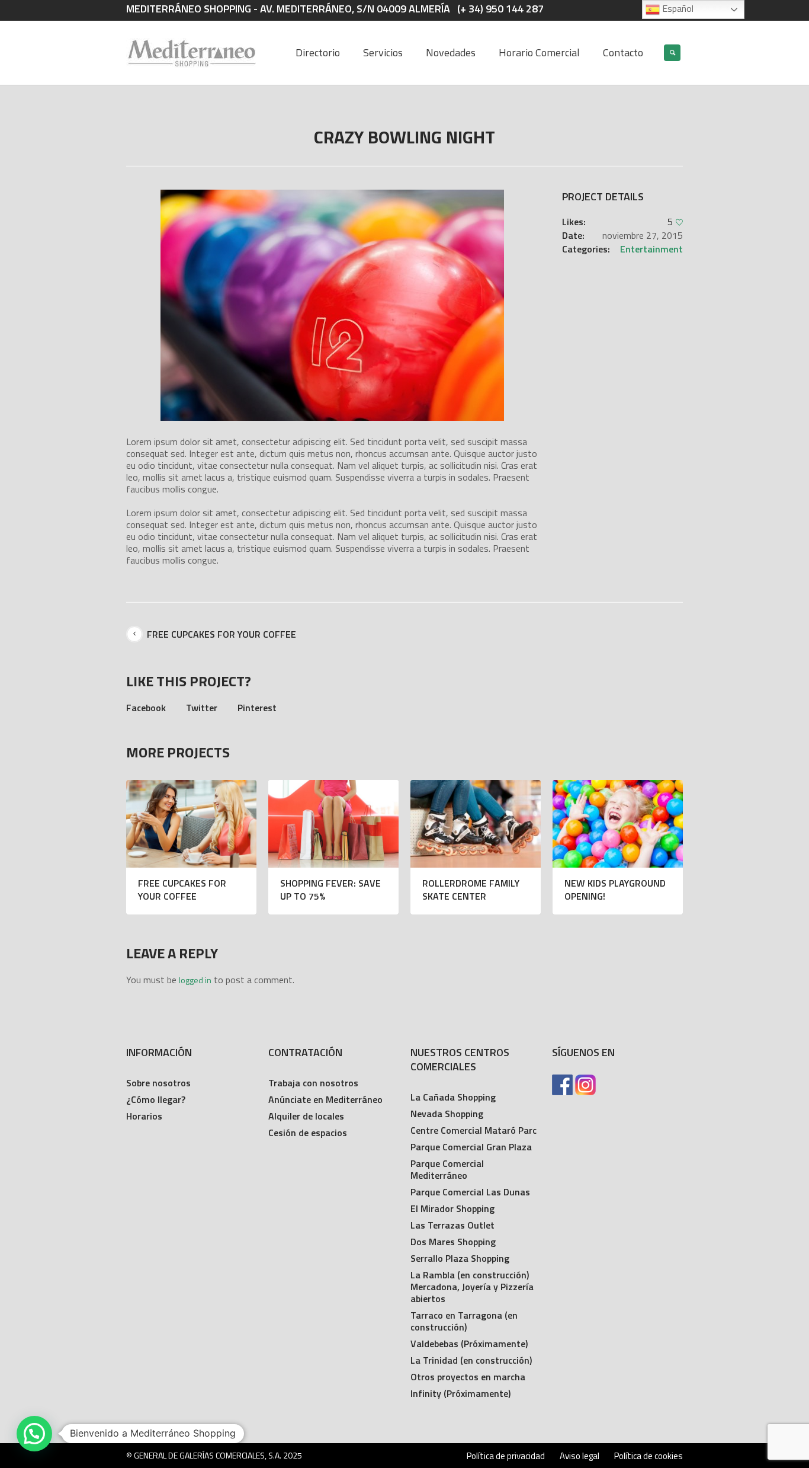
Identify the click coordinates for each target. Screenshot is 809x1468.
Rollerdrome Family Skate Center (470, 889)
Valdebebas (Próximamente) (469, 1343)
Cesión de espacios (307, 1132)
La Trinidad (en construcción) (471, 1360)
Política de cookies (648, 1456)
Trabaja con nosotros (313, 1083)
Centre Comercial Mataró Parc (473, 1130)
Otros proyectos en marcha (467, 1377)
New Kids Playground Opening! (615, 889)
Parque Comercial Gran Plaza (471, 1147)
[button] (34, 1433)
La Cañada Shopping (453, 1097)
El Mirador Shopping (452, 1208)
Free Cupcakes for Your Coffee (221, 634)
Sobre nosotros (158, 1083)
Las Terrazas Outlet (452, 1225)
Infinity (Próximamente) (460, 1393)
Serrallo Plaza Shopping (459, 1258)
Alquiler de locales (306, 1116)
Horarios (144, 1116)
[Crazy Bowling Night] (332, 305)
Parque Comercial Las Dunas (470, 1192)
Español (677, 8)
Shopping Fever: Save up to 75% (330, 889)
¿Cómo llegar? (155, 1099)
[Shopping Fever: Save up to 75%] (333, 824)
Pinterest (257, 708)
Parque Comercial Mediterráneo (447, 1169)
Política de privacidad (506, 1456)
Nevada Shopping (446, 1113)
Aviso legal (579, 1456)
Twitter (201, 708)
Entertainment (651, 249)
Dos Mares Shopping (453, 1241)
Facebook (146, 708)
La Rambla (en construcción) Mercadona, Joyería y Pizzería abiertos (472, 1287)
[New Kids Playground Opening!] (618, 824)
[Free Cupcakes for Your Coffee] (191, 824)
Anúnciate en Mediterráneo (325, 1099)
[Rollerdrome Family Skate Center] (475, 824)
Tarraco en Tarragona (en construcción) (464, 1321)
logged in (195, 980)
